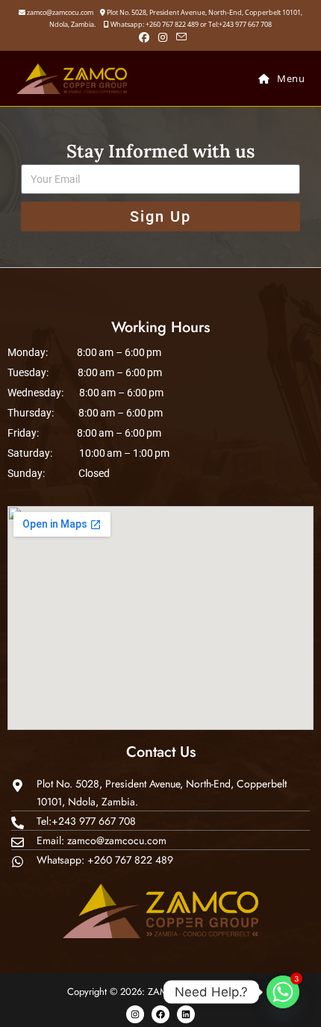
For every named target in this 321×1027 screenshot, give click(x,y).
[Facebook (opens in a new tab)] (144, 37)
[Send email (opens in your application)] (179, 37)
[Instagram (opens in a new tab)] (163, 37)
